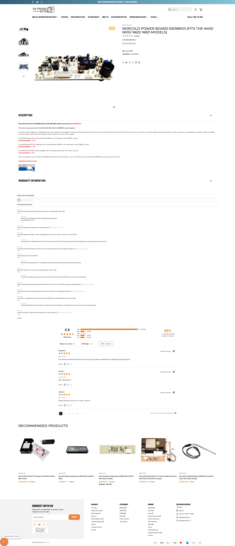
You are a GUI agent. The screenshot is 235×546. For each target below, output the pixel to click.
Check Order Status (78, 17)
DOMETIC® (123, 510)
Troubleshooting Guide (137, 17)
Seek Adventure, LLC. (185, 520)
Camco (150, 527)
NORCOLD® (123, 508)
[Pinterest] (139, 62)
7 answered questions (129, 39)
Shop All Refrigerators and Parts (44, 17)
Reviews (93, 530)
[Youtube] (37, 2)
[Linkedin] (136, 62)
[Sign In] (196, 9)
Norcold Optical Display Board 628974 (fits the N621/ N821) (76, 477)
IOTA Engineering (153, 530)
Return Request (93, 17)
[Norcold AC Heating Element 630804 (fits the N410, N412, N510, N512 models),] (198, 450)
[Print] (130, 62)
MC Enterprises (152, 521)
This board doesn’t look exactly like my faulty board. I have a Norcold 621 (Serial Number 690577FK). (44, 291)
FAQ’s (180, 507)
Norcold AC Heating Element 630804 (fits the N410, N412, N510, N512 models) (196, 477)
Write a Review (106, 344)
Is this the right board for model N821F (27, 255)
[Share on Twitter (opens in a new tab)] (68, 364)
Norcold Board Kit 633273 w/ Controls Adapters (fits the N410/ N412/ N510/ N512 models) (158, 477)
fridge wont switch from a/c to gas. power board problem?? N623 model (36, 270)
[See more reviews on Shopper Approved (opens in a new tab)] (71, 364)
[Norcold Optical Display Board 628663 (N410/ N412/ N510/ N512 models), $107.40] (118, 450)
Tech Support (123, 521)
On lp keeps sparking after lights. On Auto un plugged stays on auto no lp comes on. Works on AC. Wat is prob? (47, 234)
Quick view (48, 434)
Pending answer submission (56, 227)
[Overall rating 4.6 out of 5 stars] (127, 36)
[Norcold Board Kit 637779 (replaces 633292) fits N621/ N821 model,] (37, 450)
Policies (154, 17)
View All (150, 535)
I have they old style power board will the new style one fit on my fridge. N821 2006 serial (41, 211)
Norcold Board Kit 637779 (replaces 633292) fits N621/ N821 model (36, 477)
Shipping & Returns (184, 517)
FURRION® (123, 513)
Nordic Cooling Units (153, 519)
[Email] (126, 62)
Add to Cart (118, 464)
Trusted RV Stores (96, 527)
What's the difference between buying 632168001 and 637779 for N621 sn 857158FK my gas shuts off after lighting (49, 284)
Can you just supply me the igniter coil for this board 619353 (33, 227)
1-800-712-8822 (197, 17)
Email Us (181, 510)
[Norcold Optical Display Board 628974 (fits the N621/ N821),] (77, 450)
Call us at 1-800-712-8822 (186, 514)
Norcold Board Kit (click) (27, 220)
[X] (42, 2)
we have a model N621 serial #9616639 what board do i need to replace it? (37, 312)
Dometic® (151, 510)
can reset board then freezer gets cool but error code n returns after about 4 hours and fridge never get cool (46, 248)
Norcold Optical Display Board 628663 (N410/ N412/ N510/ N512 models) (116, 477)
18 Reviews (137, 36)
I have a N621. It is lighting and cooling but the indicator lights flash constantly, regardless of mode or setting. (46, 298)
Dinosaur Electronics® (154, 516)
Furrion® (150, 513)
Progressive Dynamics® (155, 532)
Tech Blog (64, 17)
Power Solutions (124, 519)
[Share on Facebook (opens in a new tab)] (65, 364)
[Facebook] (33, 2)
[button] (21, 222)
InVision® (122, 516)
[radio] (117, 329)
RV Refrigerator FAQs (119, 17)
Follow (18, 213)
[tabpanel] (23, 29)
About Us (105, 17)
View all (19, 318)
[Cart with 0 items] (201, 9)
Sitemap (47, 542)
